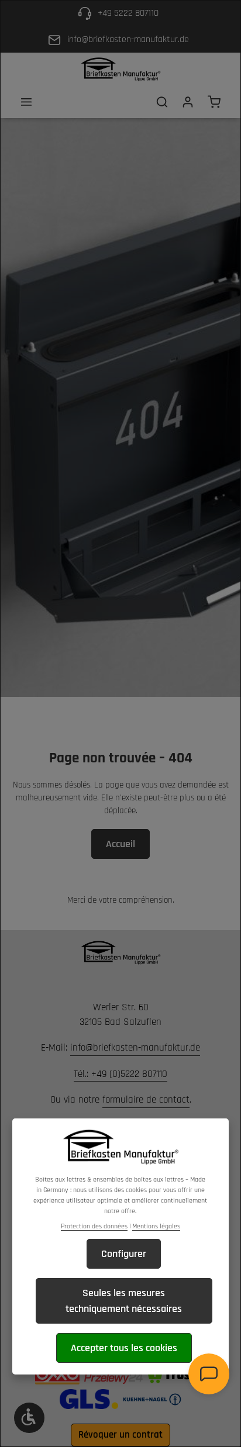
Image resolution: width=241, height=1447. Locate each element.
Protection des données (94, 1226)
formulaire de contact (146, 1099)
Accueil (120, 844)
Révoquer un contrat (120, 1434)
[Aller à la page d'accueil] (120, 69)
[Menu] (26, 101)
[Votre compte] (187, 101)
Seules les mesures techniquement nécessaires (124, 1300)
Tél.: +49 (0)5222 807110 (120, 1074)
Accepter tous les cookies (124, 1348)
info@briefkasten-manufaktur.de (135, 1047)
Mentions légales (156, 1226)
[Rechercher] (162, 101)
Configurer (123, 1253)
